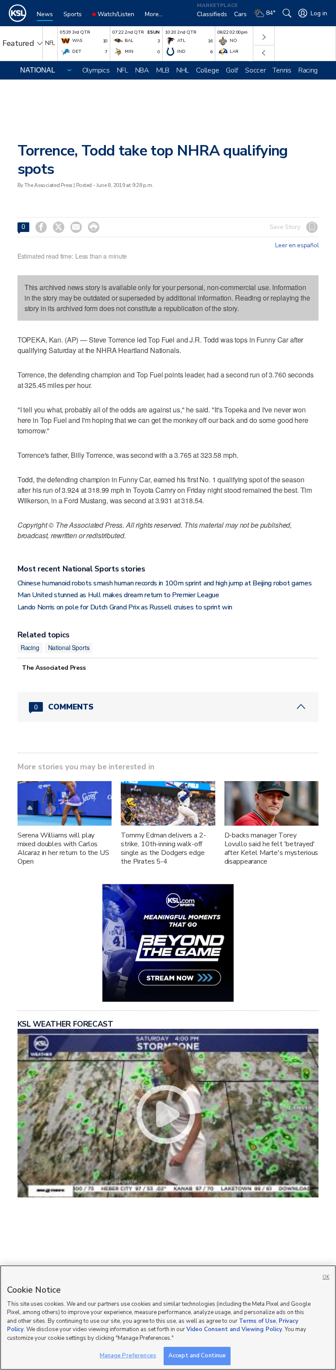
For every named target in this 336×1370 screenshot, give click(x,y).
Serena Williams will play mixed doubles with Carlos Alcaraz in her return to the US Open (63, 848)
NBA (142, 70)
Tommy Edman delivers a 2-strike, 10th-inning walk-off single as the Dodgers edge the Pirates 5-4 (163, 848)
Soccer (255, 70)
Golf (232, 70)
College (207, 70)
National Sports (69, 647)
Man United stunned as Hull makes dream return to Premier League (118, 595)
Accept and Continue (197, 1356)
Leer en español (296, 245)
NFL (122, 70)
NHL (182, 70)
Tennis (282, 70)
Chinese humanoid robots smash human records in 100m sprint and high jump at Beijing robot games (165, 583)
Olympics (96, 70)
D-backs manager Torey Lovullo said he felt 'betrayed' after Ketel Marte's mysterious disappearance (271, 848)
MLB (162, 70)
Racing (308, 70)
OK (325, 1277)
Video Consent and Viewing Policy (234, 1329)
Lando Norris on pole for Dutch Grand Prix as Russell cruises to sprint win (125, 607)
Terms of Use (257, 1321)
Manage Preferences (128, 1356)
